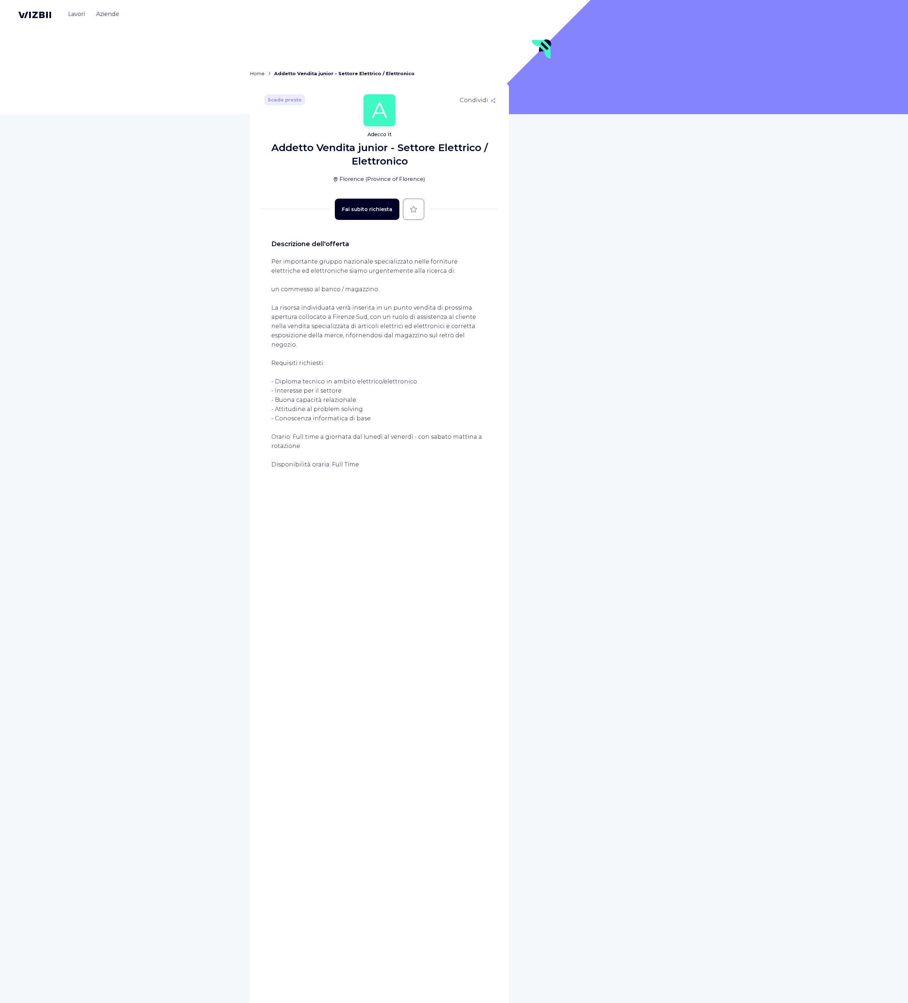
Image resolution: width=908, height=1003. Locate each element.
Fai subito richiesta (367, 209)
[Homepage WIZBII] (34, 15)
